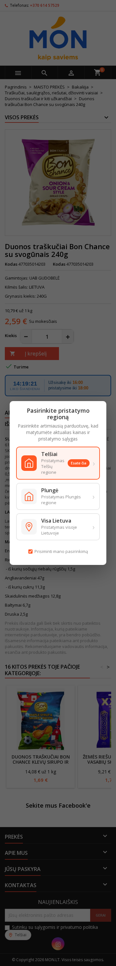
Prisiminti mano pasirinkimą (61, 551)
